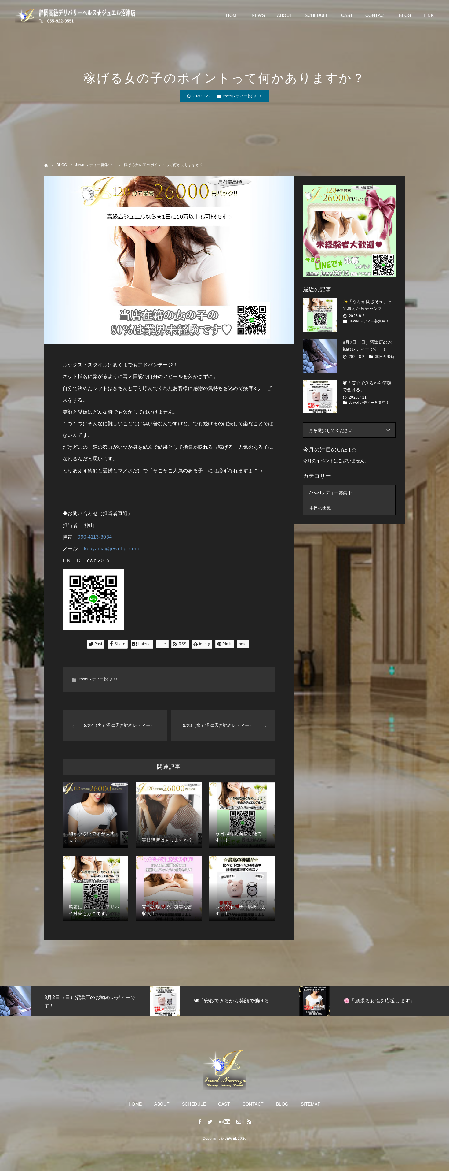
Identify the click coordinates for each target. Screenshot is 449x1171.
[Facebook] (200, 1121)
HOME (232, 15)
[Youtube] (225, 1121)
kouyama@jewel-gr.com (111, 548)
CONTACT (376, 15)
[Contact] (239, 1121)
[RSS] (249, 1121)
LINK (429, 15)
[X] (210, 1121)
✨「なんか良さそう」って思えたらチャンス (367, 305)
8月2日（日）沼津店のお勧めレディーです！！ (367, 345)
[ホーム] (46, 164)
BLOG (405, 15)
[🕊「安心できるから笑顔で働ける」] (320, 396)
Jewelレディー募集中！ (242, 96)
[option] (124, 1001)
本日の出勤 (384, 357)
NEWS (258, 15)
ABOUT (284, 15)
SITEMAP (310, 1104)
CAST (347, 15)
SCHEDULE (317, 15)
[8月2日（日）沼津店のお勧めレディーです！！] (320, 356)
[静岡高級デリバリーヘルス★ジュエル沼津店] (76, 15)
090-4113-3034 (95, 537)
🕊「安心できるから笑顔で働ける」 (367, 386)
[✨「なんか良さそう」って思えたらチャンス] (320, 315)
